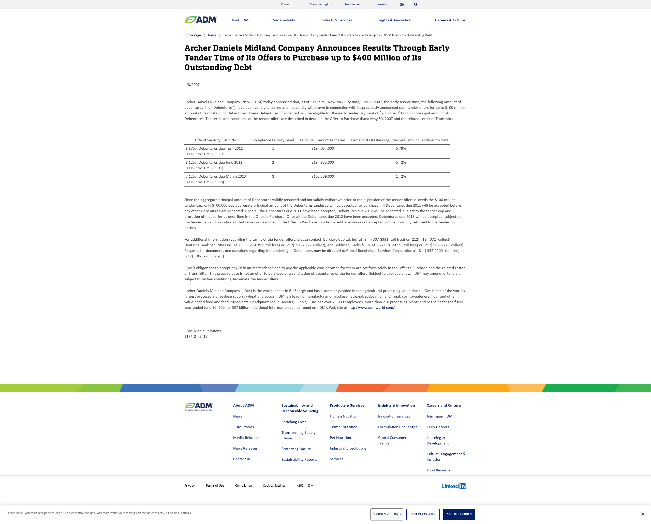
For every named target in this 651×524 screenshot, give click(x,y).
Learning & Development (438, 440)
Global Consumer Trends (392, 440)
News (212, 35)
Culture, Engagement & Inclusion (446, 457)
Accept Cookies (459, 514)
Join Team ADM (440, 416)
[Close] (642, 514)
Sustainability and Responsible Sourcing (300, 408)
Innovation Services (394, 416)
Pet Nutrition (340, 438)
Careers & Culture (450, 20)
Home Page (192, 35)
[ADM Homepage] (200, 20)
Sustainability (284, 20)
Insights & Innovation (394, 20)
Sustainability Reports (299, 460)
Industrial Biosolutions (348, 448)
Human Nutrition (344, 416)
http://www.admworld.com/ (371, 308)
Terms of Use (215, 486)
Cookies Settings (274, 486)
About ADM (239, 20)
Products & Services (335, 20)
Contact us (241, 459)
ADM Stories (243, 427)
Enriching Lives (294, 422)
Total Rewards (438, 470)
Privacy (189, 486)
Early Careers (438, 427)
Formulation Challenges (397, 427)
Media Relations (246, 438)
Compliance (243, 486)
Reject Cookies (423, 514)
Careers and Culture (444, 405)
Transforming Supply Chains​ (298, 435)
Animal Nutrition (343, 427)
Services (336, 459)
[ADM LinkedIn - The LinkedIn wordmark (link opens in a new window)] (454, 487)
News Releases (245, 448)
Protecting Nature (296, 449)
